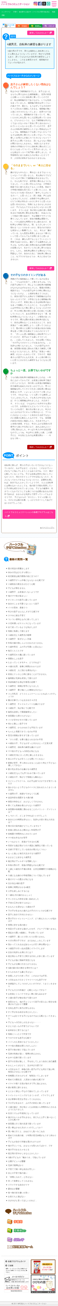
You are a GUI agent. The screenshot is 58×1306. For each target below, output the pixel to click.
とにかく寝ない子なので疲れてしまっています (28, 1091)
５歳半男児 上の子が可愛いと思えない (25, 647)
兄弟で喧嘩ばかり (15, 1165)
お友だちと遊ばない (16, 1197)
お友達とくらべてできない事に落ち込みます (27, 994)
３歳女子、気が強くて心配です (21, 708)
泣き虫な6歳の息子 (16, 883)
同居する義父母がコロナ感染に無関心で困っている (30, 846)
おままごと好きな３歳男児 (19, 857)
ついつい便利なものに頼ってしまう (23, 619)
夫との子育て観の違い (17, 1173)
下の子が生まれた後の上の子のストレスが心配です (30, 911)
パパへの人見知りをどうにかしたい (23, 1042)
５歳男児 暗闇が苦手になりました (23, 686)
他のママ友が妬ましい (17, 596)
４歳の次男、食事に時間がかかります (24, 666)
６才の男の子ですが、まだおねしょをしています (29, 941)
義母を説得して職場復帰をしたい (22, 712)
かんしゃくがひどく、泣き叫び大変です (25, 1065)
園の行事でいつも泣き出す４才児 (22, 700)
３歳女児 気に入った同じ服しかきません (25, 755)
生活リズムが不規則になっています (23, 1113)
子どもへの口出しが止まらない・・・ (24, 1022)
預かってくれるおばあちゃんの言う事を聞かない (29, 944)
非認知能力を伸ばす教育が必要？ (22, 682)
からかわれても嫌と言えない (20, 972)
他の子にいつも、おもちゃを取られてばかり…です (30, 1146)
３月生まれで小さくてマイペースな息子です (27, 980)
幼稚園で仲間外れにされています (22, 834)
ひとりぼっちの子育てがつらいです (23, 1026)
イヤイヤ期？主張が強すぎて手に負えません (27, 1084)
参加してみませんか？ (39, 33)
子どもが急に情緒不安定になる (21, 960)
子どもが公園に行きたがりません (22, 964)
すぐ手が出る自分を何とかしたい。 (23, 1012)
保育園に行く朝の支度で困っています (24, 1124)
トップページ (5, 12)
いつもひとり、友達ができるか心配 (23, 842)
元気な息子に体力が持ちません (21, 1008)
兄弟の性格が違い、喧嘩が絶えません (24, 1054)
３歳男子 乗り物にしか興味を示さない (25, 690)
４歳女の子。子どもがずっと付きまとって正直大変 (30, 743)
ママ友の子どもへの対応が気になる (23, 751)
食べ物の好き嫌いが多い (18, 1193)
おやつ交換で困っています (19, 1058)
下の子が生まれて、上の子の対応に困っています (29, 1103)
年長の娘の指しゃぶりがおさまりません (25, 643)
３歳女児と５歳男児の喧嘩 (19, 635)
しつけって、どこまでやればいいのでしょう (27, 816)
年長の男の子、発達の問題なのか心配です (26, 865)
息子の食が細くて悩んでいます (21, 1050)
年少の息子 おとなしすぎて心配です (23, 612)
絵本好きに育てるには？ (18, 1030)
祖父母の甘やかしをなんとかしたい (23, 1153)
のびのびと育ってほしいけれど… (22, 1201)
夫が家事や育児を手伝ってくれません (24, 1099)
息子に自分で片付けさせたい (20, 915)
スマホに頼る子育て (16, 616)
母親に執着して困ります (18, 631)
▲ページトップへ (47, 528)
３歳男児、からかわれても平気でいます (25, 728)
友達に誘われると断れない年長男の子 (24, 830)
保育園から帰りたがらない (19, 716)
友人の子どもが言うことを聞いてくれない (26, 759)
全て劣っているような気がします (22, 627)
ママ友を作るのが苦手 (17, 838)
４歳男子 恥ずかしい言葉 (19, 639)
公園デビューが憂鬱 (16, 1161)
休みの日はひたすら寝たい (19, 572)
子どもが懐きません (16, 588)
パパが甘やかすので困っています (22, 720)
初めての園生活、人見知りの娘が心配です (26, 1080)
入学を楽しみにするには (18, 891)
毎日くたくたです (15, 651)
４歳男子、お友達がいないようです (23, 592)
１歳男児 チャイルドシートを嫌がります (26, 704)
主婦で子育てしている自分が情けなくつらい (27, 849)
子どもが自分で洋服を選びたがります (24, 1142)
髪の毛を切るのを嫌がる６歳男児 (22, 769)
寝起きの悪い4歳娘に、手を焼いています (26, 933)
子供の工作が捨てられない (19, 903)
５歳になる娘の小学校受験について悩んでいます (29, 875)
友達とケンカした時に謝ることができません (27, 674)
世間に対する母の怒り (17, 925)
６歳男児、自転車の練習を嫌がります (24, 747)
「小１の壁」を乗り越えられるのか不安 (25, 739)
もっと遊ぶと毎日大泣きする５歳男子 (24, 853)
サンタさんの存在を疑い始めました (23, 899)
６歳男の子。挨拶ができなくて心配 (23, 794)
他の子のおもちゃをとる (18, 1150)
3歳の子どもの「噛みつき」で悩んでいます (27, 1157)
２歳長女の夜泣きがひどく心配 (21, 584)
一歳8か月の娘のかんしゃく (20, 895)
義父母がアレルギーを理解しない (22, 861)
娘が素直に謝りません (17, 1087)
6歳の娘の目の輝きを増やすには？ (23, 968)
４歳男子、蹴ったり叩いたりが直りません (26, 937)
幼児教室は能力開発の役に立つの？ (23, 576)
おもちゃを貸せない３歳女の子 (21, 907)
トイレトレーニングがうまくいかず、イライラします (31, 1095)
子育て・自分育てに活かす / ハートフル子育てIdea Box (31, 12)
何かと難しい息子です (17, 724)
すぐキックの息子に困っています (22, 600)
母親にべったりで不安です (19, 1034)
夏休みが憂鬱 (14, 1189)
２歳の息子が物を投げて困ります (22, 998)
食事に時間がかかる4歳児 (19, 887)
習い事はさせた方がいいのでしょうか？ (25, 1128)
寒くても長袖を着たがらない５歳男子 (24, 805)
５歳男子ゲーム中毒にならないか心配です (26, 580)
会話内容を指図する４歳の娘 (20, 798)
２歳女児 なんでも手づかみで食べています (26, 773)
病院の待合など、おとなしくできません (25, 802)
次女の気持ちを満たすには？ (20, 952)
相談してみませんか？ (39, 447)
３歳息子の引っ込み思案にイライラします (26, 948)
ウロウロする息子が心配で (19, 1038)
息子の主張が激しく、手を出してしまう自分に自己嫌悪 (32, 1061)
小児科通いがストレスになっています (24, 623)
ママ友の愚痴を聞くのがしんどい (22, 1046)
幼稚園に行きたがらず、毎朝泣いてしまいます (28, 1076)
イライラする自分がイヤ (18, 1185)
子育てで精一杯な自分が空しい (21, 1169)
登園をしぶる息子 (15, 659)
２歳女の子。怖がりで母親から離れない (25, 777)
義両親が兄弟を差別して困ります (22, 678)
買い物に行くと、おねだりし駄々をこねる (26, 1131)
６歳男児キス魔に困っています (21, 655)
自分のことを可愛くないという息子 (23, 604)
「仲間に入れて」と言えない (20, 1177)
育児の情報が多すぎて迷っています (23, 735)
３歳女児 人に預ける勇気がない (22, 670)
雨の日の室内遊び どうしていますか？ (24, 826)
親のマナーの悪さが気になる (20, 879)
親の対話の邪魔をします (18, 569)
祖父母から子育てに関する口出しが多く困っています (31, 956)
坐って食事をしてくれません (20, 1181)
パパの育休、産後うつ (17, 608)
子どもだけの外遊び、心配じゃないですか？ (27, 990)
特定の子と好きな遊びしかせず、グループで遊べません (32, 929)
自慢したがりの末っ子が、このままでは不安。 (28, 976)
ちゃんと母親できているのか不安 (22, 732)
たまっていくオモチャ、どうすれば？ (24, 662)
